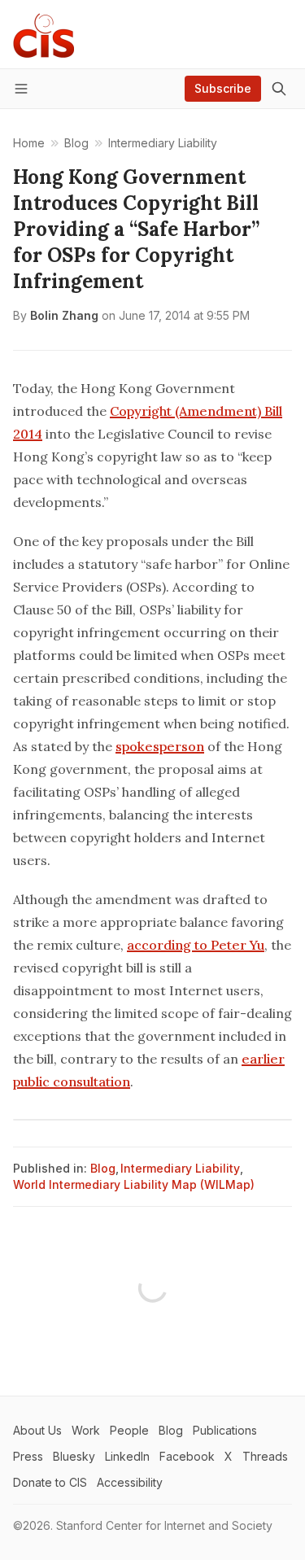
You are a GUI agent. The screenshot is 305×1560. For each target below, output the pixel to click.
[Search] (279, 89)
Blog (102, 1168)
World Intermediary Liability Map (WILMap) (134, 1184)
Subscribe (222, 88)
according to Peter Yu (195, 945)
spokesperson (159, 746)
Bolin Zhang (64, 315)
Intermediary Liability (180, 1168)
